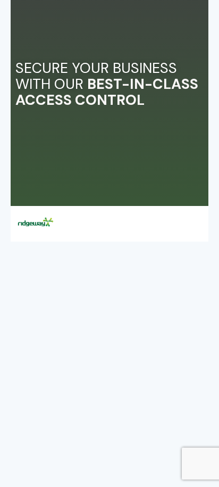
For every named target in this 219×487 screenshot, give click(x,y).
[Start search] (196, 218)
